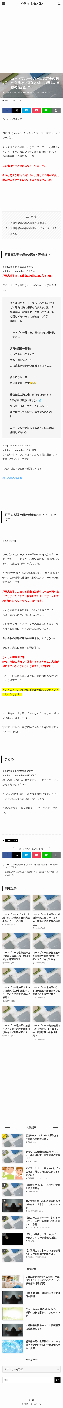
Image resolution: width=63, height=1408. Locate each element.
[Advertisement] (31, 40)
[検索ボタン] (59, 3)
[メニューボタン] (3, 3)
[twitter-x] (29, 1400)
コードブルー (11, 92)
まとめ (13, 233)
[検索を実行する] (57, 1380)
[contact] (33, 1400)
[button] (7, 110)
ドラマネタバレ (31, 3)
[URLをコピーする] (56, 110)
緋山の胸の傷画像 (12, 478)
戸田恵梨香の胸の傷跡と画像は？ (28, 223)
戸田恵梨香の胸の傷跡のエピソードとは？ (33, 228)
